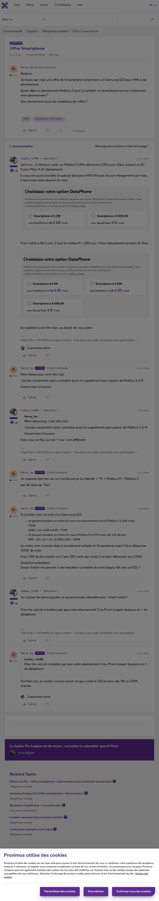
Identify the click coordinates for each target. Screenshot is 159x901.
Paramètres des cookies (59, 891)
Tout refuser (96, 891)
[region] (79, 875)
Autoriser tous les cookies (133, 891)
